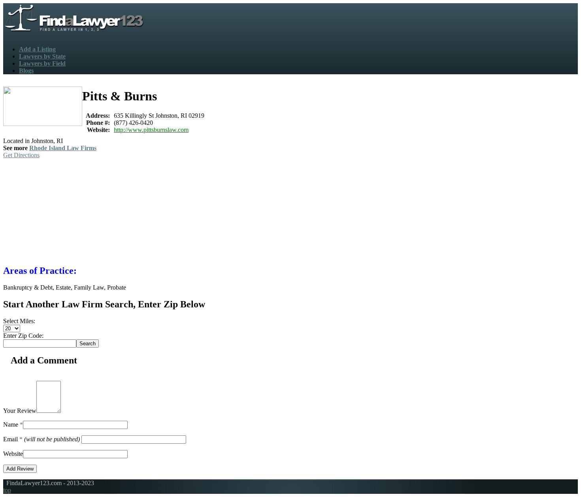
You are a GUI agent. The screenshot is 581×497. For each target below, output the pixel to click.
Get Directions (21, 155)
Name (13, 424)
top (7, 490)
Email (41, 439)
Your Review (19, 410)
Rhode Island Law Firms (62, 148)
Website (13, 453)
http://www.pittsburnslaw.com (151, 129)
